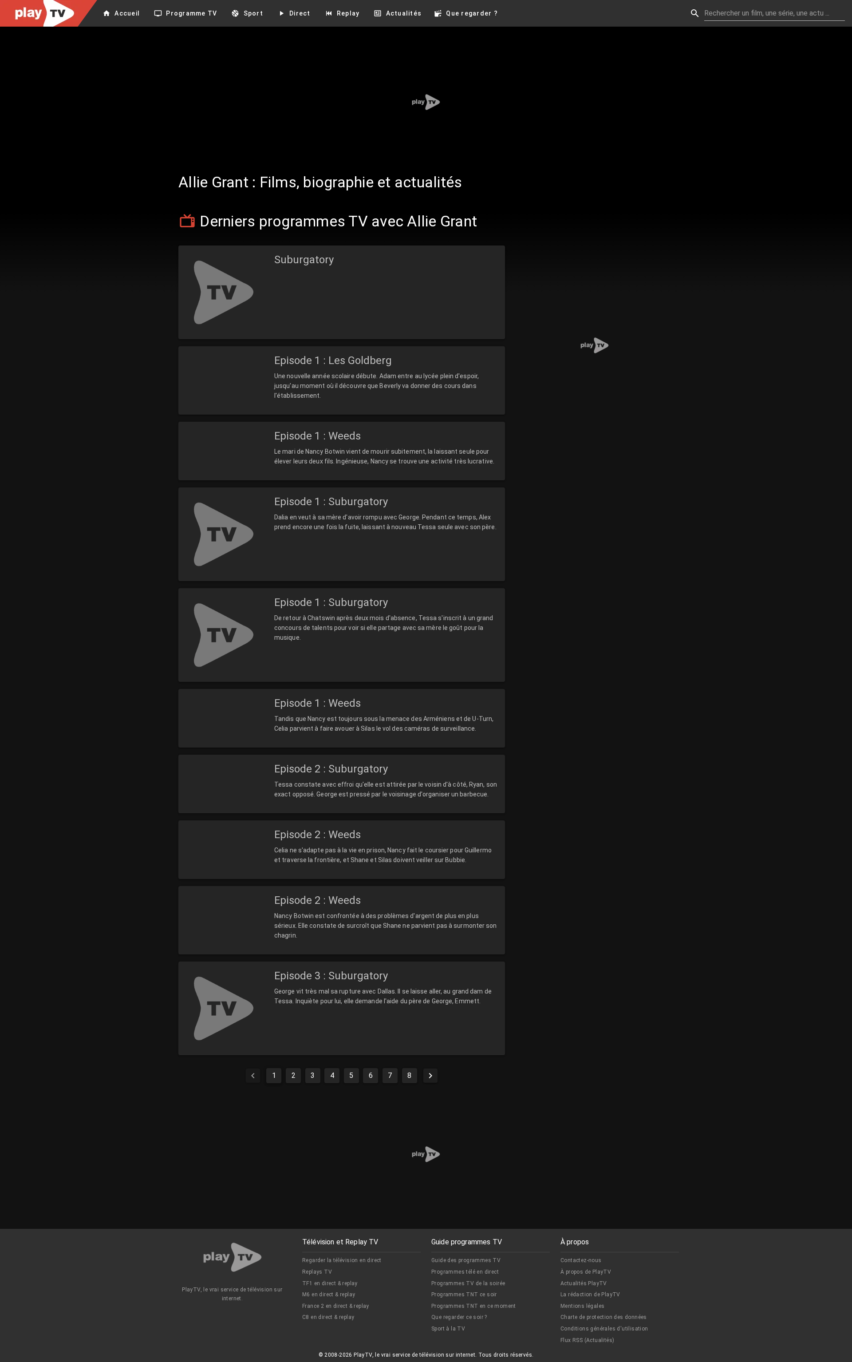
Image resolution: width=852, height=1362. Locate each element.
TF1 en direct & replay (330, 1283)
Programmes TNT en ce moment (473, 1306)
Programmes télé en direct (465, 1272)
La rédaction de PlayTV (590, 1294)
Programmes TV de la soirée (468, 1283)
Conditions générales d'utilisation (604, 1329)
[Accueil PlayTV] (232, 1259)
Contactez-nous (581, 1260)
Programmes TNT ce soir (464, 1294)
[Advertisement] (426, 102)
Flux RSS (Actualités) (587, 1340)
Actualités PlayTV (583, 1283)
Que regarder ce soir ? (459, 1317)
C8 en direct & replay (328, 1317)
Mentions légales (582, 1306)
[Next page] (430, 1076)
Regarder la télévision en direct (342, 1260)
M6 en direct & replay (328, 1294)
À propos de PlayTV (585, 1272)
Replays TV (317, 1272)
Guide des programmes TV (466, 1260)
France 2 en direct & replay (335, 1306)
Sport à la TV (448, 1329)
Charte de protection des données (603, 1317)
